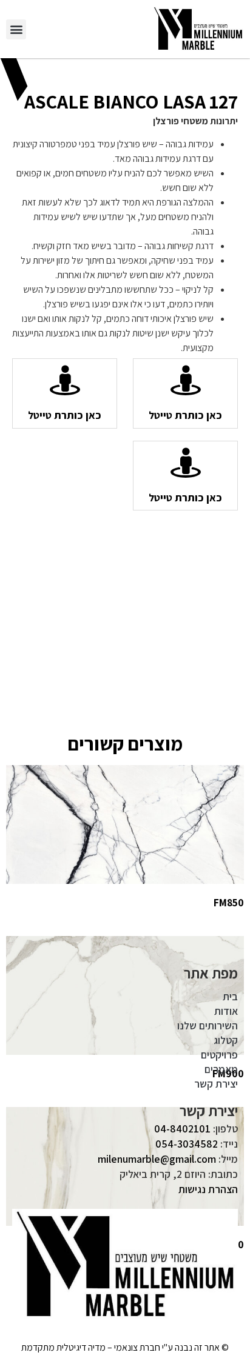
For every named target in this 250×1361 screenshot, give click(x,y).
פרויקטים (219, 1055)
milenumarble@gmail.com (157, 1159)
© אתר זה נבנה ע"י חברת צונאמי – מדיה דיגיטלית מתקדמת (125, 1347)
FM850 (229, 902)
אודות (226, 1011)
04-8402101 (182, 1128)
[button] (16, 29)
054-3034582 (186, 1144)
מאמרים (221, 1069)
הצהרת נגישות (208, 1189)
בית (230, 996)
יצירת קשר (216, 1084)
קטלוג (226, 1040)
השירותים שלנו (207, 1025)
